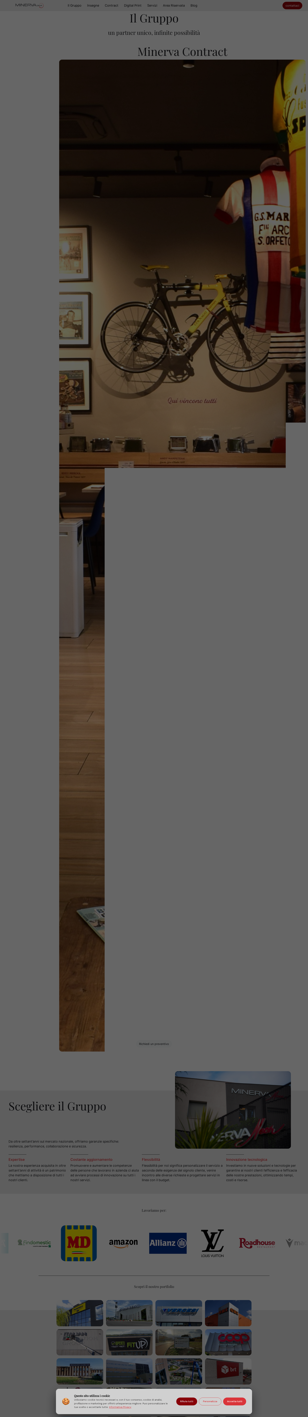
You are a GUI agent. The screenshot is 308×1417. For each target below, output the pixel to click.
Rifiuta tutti (186, 1401)
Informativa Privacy (120, 1407)
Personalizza (210, 1401)
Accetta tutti (234, 1401)
